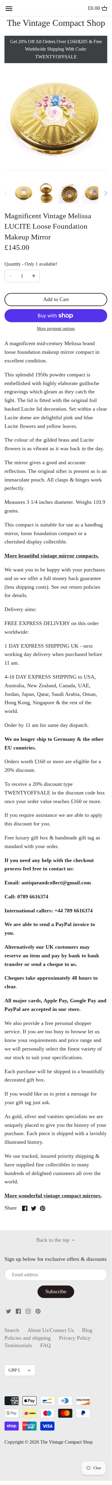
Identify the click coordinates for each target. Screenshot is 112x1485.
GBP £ (14, 1370)
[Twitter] (8, 1311)
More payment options (56, 328)
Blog (87, 1330)
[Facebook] (18, 1311)
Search (11, 1330)
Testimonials (18, 1345)
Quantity (30, 264)
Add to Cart (56, 299)
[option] (23, 193)
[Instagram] (28, 1311)
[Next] (105, 193)
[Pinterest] (38, 1311)
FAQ (45, 1345)
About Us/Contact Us (50, 1330)
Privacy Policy (75, 1338)
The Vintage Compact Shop (56, 22)
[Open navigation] (8, 8)
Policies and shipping (27, 1338)
